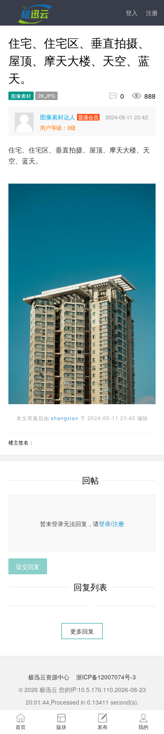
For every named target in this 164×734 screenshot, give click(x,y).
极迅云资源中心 (48, 677)
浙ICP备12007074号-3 (106, 677)
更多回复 (82, 631)
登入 (132, 12)
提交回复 (28, 566)
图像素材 (21, 95)
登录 (105, 523)
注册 (152, 12)
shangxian (65, 417)
